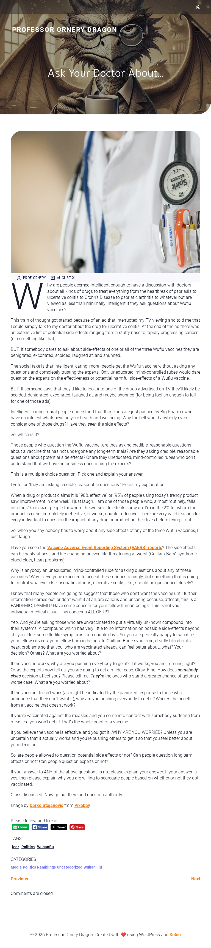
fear (15, 847)
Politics (28, 847)
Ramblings (46, 867)
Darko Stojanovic (46, 805)
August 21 (66, 277)
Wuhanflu (45, 847)
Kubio (175, 934)
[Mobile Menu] (197, 30)
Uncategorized (69, 867)
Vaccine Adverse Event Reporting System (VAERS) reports (104, 547)
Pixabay (82, 805)
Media (16, 867)
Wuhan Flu (93, 867)
